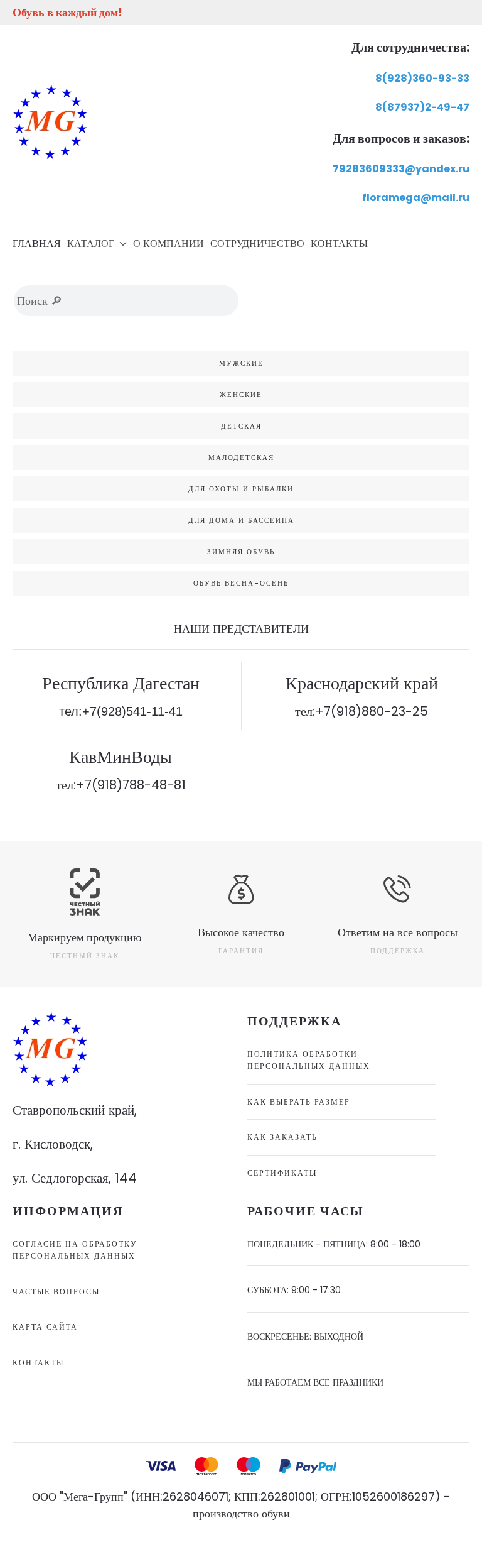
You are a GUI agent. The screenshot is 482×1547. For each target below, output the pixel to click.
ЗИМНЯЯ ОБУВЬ (241, 552)
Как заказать (282, 1137)
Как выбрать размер (298, 1101)
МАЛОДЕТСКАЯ (241, 457)
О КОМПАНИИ (168, 243)
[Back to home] (50, 122)
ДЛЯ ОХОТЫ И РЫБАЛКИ (241, 489)
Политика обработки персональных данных (308, 1060)
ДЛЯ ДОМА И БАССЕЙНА (241, 520)
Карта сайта (45, 1326)
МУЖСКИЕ (241, 363)
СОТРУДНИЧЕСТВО (257, 243)
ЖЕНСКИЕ (241, 395)
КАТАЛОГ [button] (90, 243)
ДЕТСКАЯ (241, 426)
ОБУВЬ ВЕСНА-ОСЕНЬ (241, 583)
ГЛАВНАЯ (37, 243)
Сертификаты (282, 1172)
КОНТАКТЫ (339, 243)
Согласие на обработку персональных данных (75, 1250)
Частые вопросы (56, 1291)
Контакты (38, 1362)
